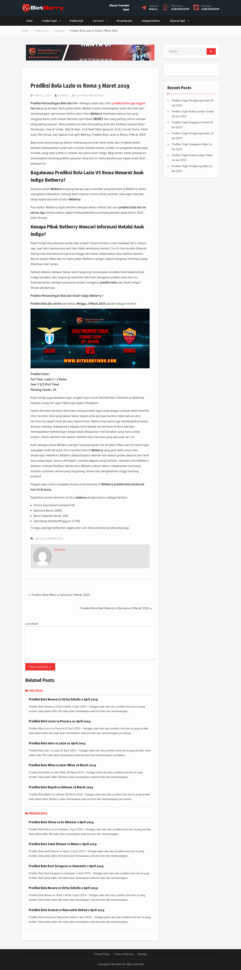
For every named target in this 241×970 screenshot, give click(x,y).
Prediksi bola (96, 95)
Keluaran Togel (177, 20)
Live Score (98, 20)
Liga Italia (82, 95)
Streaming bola (124, 20)
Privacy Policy (102, 954)
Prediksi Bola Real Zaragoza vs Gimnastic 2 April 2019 (66, 866)
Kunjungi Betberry (151, 20)
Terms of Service (123, 954)
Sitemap (142, 954)
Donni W (63, 95)
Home (29, 20)
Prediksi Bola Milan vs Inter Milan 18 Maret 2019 (62, 765)
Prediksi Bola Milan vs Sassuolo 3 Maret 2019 (61, 595)
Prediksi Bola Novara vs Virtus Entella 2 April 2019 (63, 699)
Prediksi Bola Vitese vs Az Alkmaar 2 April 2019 (61, 822)
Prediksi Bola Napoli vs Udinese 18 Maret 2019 (61, 787)
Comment (31, 623)
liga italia (40, 538)
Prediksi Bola (76, 20)
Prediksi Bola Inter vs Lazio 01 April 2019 (57, 743)
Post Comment (38, 667)
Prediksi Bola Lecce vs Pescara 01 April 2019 (60, 721)
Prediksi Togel (49, 20)
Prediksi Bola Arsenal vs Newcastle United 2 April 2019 (66, 910)
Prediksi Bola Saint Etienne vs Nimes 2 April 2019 (63, 844)
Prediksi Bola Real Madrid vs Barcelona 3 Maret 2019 (114, 608)
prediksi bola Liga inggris (128, 103)
